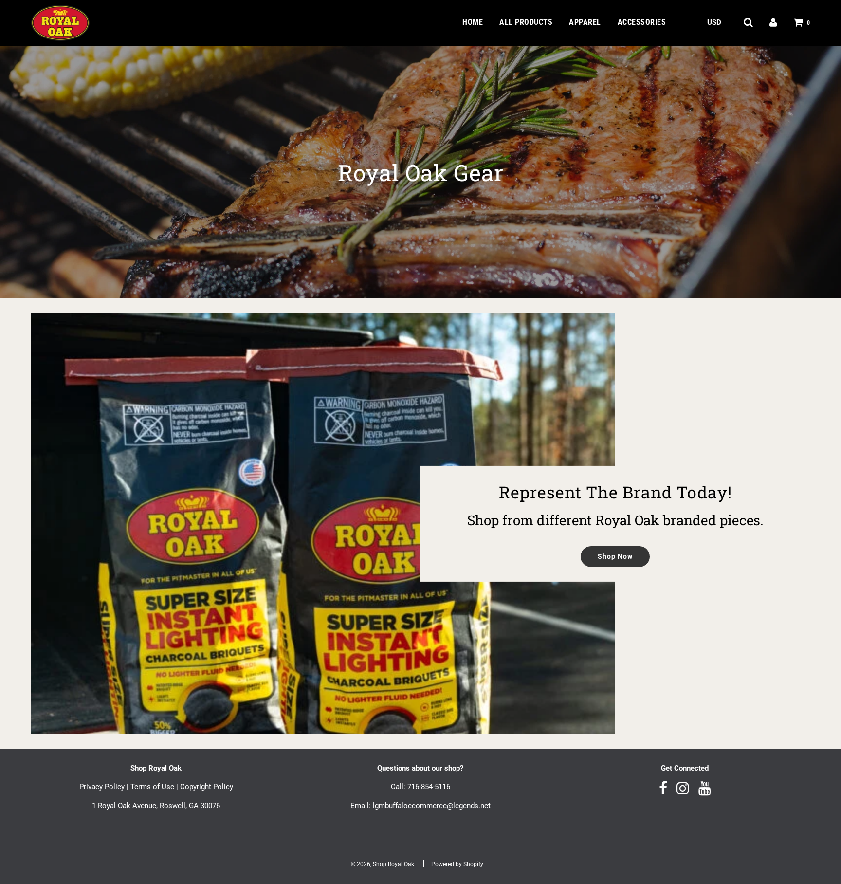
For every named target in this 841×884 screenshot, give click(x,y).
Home (472, 22)
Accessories (642, 22)
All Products (525, 22)
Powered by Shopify (457, 864)
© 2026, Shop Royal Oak (382, 864)
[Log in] (773, 22)
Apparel (585, 22)
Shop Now (615, 556)
